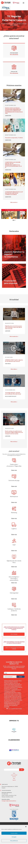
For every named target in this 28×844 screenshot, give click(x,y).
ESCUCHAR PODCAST (10, 396)
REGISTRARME (14, 634)
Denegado (14, 837)
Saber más (14, 470)
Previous (3, 214)
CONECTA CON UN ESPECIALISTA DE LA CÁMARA (14, 648)
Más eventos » (14, 202)
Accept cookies (14, 833)
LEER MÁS (7, 331)
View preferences (14, 840)
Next (24, 214)
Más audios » (14, 401)
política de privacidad (17, 708)
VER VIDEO (8, 363)
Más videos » (14, 369)
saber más (8, 115)
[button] (26, 826)
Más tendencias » (14, 336)
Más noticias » (14, 441)
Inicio (14, 773)
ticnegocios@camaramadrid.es (9, 800)
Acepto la (10, 708)
